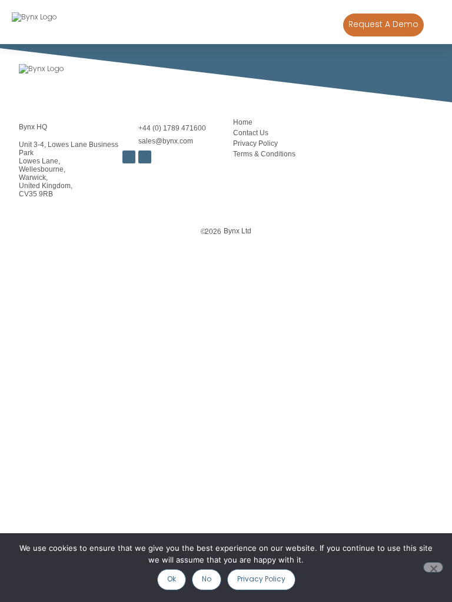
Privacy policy (261, 580)
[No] (433, 567)
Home (242, 122)
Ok (171, 580)
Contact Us (250, 133)
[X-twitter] (144, 156)
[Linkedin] (128, 156)
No (206, 580)
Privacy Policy (255, 143)
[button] (435, 25)
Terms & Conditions (264, 154)
